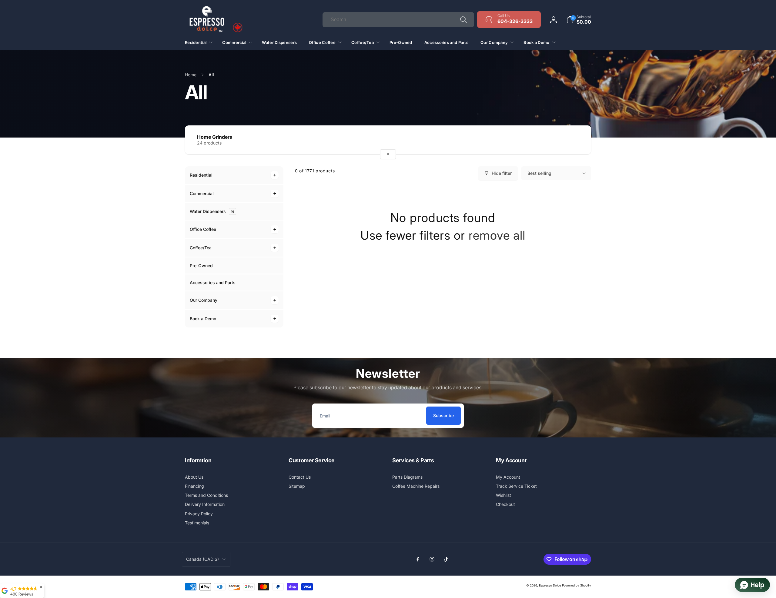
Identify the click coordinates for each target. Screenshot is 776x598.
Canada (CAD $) (202, 559)
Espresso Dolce (550, 585)
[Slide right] (576, 139)
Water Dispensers (212, 211)
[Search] (463, 20)
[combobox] (398, 19)
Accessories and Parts (213, 282)
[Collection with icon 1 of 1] (388, 154)
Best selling (539, 173)
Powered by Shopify (576, 585)
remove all (497, 235)
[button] (578, 19)
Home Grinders (214, 137)
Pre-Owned (201, 265)
